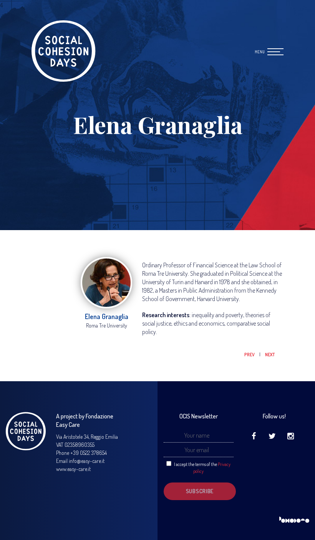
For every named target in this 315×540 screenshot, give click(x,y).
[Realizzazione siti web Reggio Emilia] (294, 520)
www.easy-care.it (73, 469)
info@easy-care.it (86, 461)
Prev (249, 354)
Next (270, 354)
